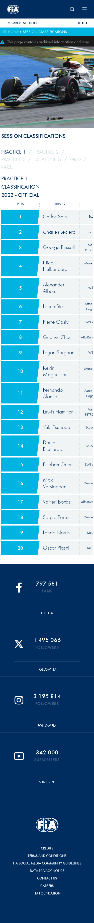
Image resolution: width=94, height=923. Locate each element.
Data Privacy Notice (47, 870)
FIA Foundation (47, 893)
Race (7, 167)
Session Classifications (45, 31)
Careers (47, 885)
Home (13, 31)
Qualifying (47, 159)
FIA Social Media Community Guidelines (47, 863)
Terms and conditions (47, 855)
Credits (47, 848)
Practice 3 (13, 159)
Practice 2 (46, 152)
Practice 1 (13, 152)
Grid (75, 159)
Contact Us (47, 878)
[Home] (21, 9)
